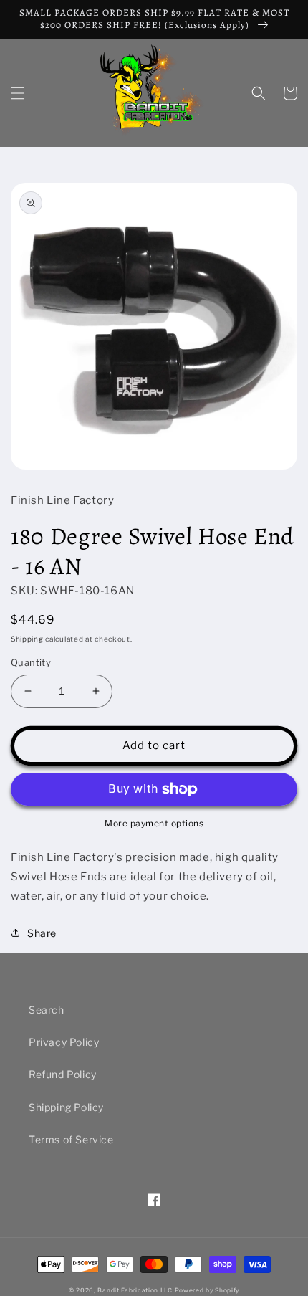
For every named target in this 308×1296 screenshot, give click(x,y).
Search (46, 1010)
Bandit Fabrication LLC (134, 1290)
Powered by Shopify (207, 1290)
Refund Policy (63, 1074)
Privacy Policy (64, 1042)
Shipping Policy (66, 1107)
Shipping (27, 638)
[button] (18, 93)
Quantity (31, 662)
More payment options (154, 823)
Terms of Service (71, 1139)
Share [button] (42, 933)
